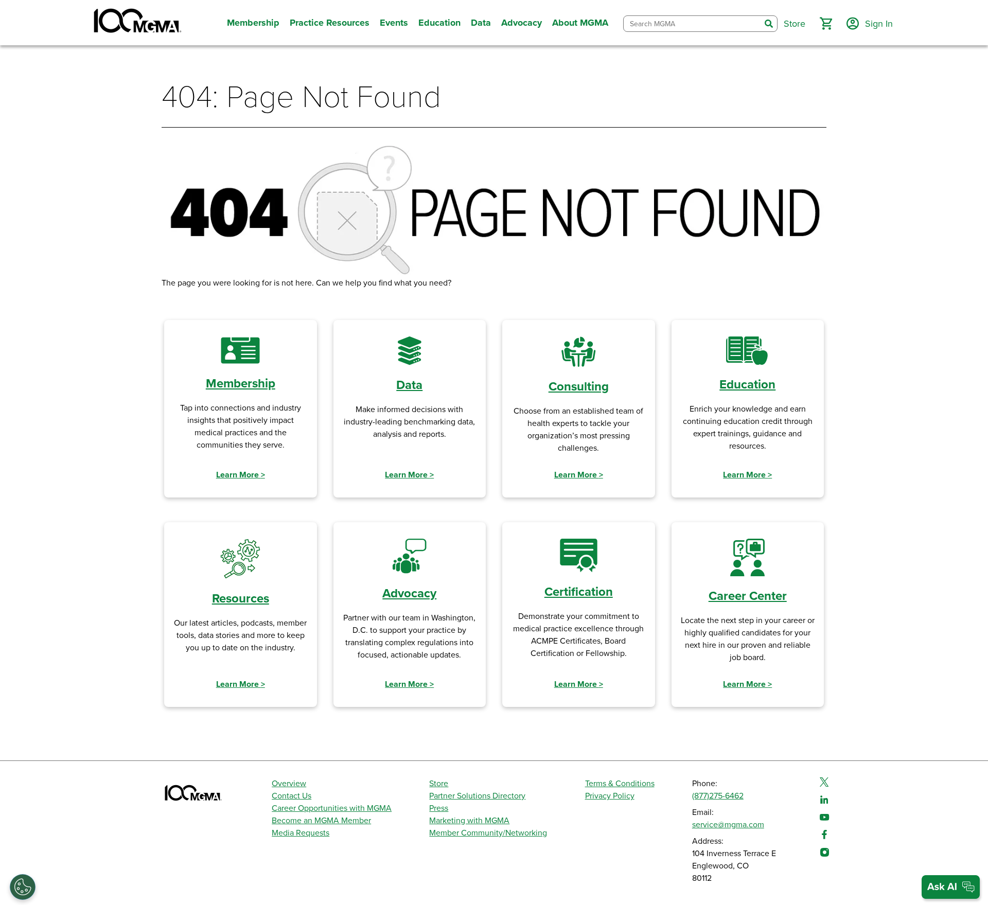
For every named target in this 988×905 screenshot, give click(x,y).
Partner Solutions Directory (477, 796)
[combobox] (692, 24)
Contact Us (291, 796)
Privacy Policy (609, 796)
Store (438, 783)
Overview (289, 783)
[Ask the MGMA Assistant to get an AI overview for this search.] (951, 887)
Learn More (240, 475)
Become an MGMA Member (321, 820)
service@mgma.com (728, 825)
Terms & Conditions (620, 783)
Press (438, 808)
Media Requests (300, 833)
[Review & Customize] (23, 887)
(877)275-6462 (718, 796)
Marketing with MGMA (469, 820)
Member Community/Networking (488, 833)
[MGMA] (136, 22)
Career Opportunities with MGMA (332, 808)
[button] (826, 23)
